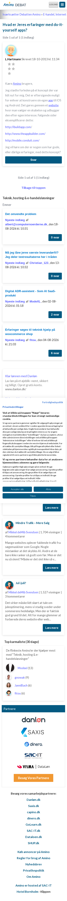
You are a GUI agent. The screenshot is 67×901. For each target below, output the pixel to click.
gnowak (20, 677)
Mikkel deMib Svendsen (23, 532)
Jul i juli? (21, 583)
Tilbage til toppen (33, 188)
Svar (33, 159)
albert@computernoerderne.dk (26, 224)
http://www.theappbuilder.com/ (25, 133)
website (53, 105)
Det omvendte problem (20, 214)
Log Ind (53, 4)
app (50, 100)
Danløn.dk (33, 800)
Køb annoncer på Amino (34, 852)
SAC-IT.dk (33, 830)
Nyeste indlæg (15, 220)
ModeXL (35, 301)
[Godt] (13, 68)
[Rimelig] (13, 64)
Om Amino (33, 876)
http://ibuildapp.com (18, 127)
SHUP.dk (33, 843)
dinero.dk (33, 818)
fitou (33, 340)
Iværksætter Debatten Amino (22, 14)
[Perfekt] (9, 73)
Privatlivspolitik (33, 870)
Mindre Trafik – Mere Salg (32, 523)
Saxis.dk (33, 806)
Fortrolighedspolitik (52, 402)
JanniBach (21, 685)
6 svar (55, 353)
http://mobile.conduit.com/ (22, 140)
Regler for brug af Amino (33, 858)
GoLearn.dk (33, 824)
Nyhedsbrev (33, 864)
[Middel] (9, 68)
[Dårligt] (9, 64)
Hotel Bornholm (27, 891)
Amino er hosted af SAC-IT (33, 885)
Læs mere (51, 507)
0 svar (55, 237)
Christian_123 (39, 263)
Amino (17, 83)
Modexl (22, 668)
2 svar (55, 314)
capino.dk (33, 812)
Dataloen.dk (33, 837)
